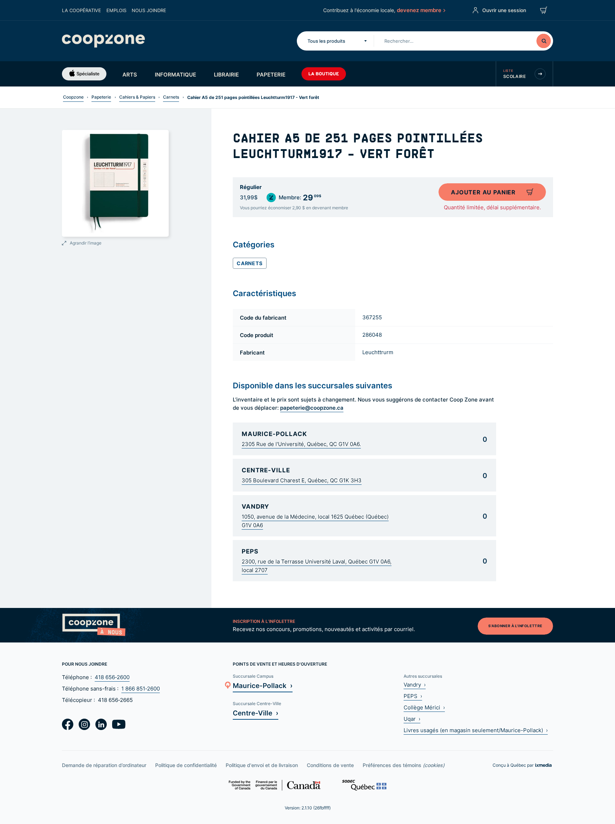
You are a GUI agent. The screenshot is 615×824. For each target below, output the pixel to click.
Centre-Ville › (255, 713)
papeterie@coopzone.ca (311, 407)
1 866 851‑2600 (140, 688)
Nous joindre (149, 10)
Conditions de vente (330, 765)
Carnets (171, 97)
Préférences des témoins (404, 765)
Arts (129, 74)
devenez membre (419, 10)
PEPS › (413, 696)
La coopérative (81, 10)
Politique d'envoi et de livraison (262, 765)
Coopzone (73, 97)
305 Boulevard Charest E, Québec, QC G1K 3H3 (302, 480)
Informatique (175, 74)
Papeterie (271, 74)
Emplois (116, 10)
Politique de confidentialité (186, 765)
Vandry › (415, 684)
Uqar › (412, 719)
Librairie (226, 74)
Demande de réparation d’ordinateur (104, 765)
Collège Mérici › (424, 707)
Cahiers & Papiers (137, 97)
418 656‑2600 (112, 677)
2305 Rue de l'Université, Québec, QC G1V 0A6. (301, 444)
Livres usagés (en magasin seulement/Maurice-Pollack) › (476, 730)
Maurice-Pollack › (263, 685)
